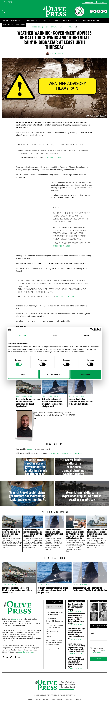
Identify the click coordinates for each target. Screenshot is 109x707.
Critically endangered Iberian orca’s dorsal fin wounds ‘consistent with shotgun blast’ (52, 402)
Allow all (85, 374)
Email (93, 633)
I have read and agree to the (99, 650)
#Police (22, 292)
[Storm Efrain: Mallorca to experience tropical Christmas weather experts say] (74, 466)
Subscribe (89, 2)
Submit (98, 659)
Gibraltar (53, 27)
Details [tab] (54, 336)
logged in (30, 449)
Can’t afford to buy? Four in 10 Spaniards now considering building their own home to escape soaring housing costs (76, 633)
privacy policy (99, 651)
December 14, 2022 (52, 157)
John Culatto (57, 53)
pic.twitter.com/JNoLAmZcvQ (40, 292)
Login (102, 2)
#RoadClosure (78, 236)
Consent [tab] (22, 336)
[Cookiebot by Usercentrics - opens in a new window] (91, 329)
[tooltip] (91, 11)
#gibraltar (65, 236)
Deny (23, 374)
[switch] (42, 364)
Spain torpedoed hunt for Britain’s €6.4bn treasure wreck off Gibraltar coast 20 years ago (97, 533)
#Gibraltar (23, 144)
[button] (61, 606)
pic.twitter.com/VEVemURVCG (67, 239)
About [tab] (86, 336)
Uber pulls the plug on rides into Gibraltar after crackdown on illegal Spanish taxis (28, 402)
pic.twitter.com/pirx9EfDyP (44, 153)
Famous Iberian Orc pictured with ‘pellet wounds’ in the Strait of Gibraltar (80, 401)
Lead (60, 27)
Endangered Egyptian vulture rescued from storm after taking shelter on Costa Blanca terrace (76, 619)
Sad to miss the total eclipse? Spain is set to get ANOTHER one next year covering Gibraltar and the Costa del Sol (75, 534)
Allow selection (54, 374)
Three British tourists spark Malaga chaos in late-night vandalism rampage (75, 607)
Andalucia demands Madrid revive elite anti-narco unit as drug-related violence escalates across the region (76, 662)
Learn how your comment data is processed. (65, 453)
